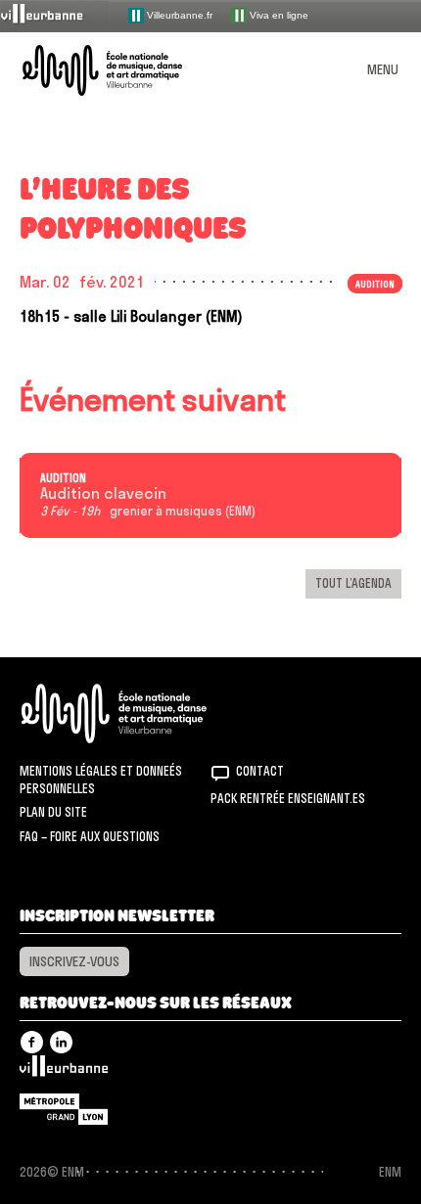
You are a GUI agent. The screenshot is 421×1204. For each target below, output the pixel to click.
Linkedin (61, 1042)
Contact (260, 771)
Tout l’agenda (353, 583)
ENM (139, 713)
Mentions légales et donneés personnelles (101, 779)
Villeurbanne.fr (178, 14)
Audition (63, 478)
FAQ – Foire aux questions (90, 836)
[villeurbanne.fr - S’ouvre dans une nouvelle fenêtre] (55, 15)
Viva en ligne (277, 14)
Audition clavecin (103, 494)
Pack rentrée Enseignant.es (287, 798)
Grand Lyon (64, 1109)
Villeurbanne (64, 1071)
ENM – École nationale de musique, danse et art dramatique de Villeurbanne (125, 70)
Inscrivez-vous (74, 961)
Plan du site (53, 812)
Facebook (32, 1042)
